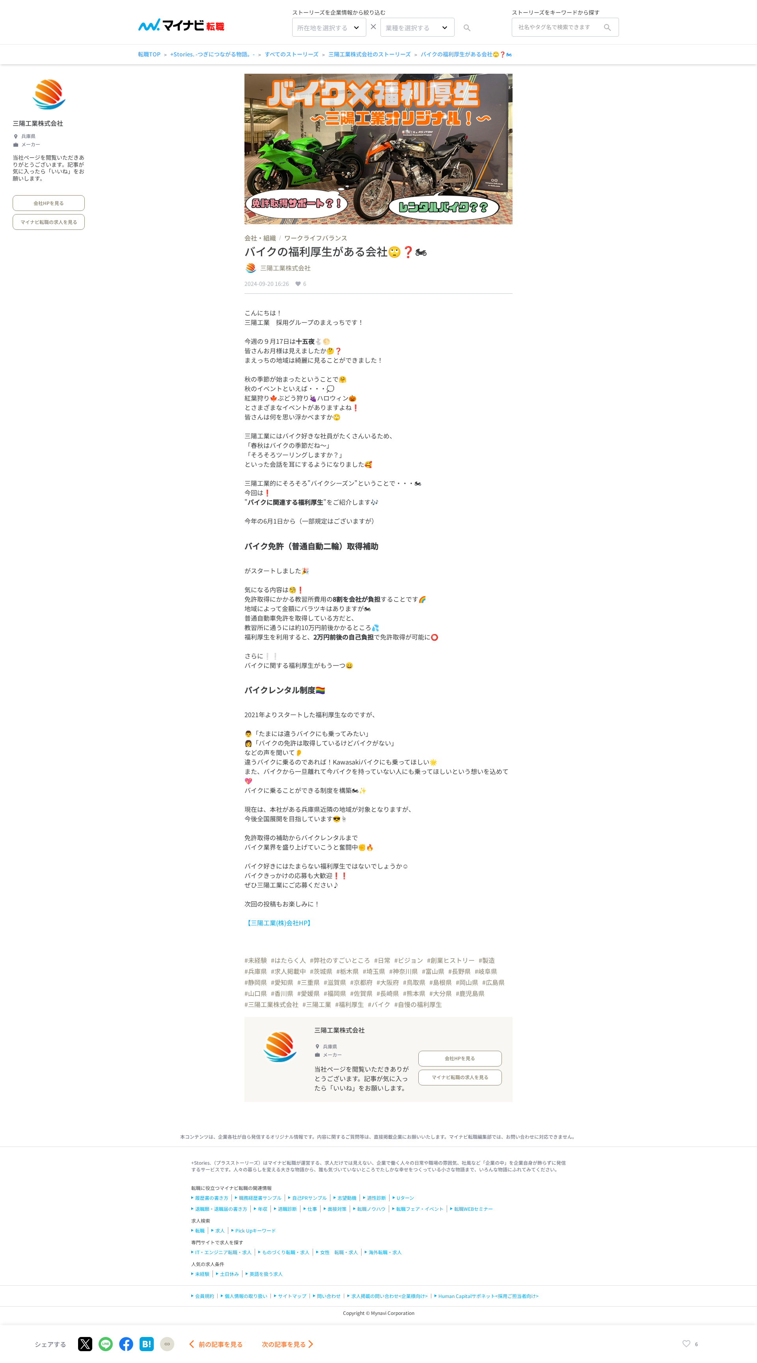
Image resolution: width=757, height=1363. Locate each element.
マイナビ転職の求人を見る (49, 221)
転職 (200, 1230)
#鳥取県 (414, 982)
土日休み (229, 1273)
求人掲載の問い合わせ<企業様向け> (389, 1295)
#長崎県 (388, 993)
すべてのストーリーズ (292, 54)
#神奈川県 (403, 971)
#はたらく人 (288, 960)
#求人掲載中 (288, 971)
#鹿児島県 (470, 993)
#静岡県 (255, 982)
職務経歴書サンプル (260, 1197)
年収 (262, 1208)
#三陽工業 (316, 1004)
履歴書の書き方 (211, 1197)
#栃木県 (347, 971)
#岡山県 (467, 982)
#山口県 (255, 993)
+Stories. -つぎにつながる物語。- (212, 54)
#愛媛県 (308, 993)
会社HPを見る (49, 203)
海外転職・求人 (385, 1252)
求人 (220, 1230)
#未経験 (255, 960)
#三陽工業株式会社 (271, 1004)
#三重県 (308, 982)
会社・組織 (260, 237)
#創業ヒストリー (451, 960)
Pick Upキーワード (255, 1230)
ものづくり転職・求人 (286, 1252)
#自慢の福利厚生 (418, 1004)
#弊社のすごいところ (340, 960)
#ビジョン (408, 960)
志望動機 (346, 1197)
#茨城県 (321, 971)
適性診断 (376, 1197)
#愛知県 (282, 982)
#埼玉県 (374, 971)
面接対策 (337, 1208)
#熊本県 (414, 993)
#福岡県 (335, 993)
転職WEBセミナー (473, 1208)
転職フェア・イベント (420, 1208)
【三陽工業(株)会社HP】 (279, 922)
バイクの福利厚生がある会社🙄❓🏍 (466, 54)
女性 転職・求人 (339, 1252)
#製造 (487, 960)
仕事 (312, 1208)
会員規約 (204, 1295)
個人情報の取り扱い (246, 1295)
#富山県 (433, 971)
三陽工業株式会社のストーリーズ (369, 54)
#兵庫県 (255, 971)
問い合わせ (329, 1295)
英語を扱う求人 (266, 1273)
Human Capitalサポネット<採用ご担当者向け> (488, 1295)
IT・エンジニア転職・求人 (223, 1252)
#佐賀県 (361, 993)
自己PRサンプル (309, 1197)
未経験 (202, 1273)
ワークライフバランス (315, 237)
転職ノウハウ (371, 1208)
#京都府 (361, 982)
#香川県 (282, 993)
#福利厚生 (349, 1004)
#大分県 (440, 993)
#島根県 (440, 982)
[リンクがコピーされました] (167, 1344)
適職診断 (287, 1208)
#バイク (379, 1004)
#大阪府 (388, 982)
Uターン (405, 1197)
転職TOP (149, 54)
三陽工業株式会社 (38, 123)
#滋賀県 (335, 982)
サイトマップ (292, 1295)
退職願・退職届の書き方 (221, 1208)
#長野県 (459, 971)
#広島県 (493, 982)
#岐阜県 (486, 971)
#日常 (382, 960)
